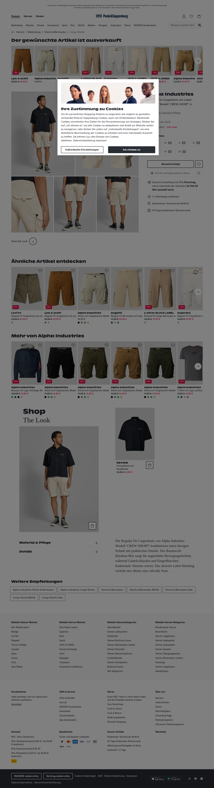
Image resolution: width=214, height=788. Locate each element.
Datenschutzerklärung (84, 141)
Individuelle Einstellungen (82, 149)
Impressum (101, 141)
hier (88, 136)
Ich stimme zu (131, 149)
